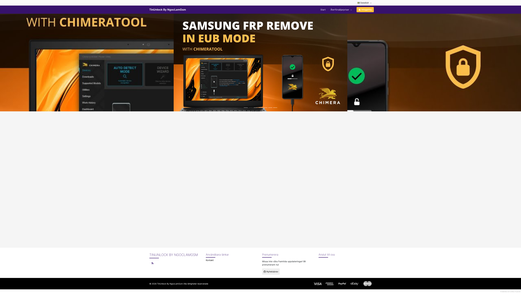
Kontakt (210, 260)
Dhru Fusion (515, 292)
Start (323, 9)
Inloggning (366, 9)
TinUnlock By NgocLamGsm (167, 9)
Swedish (364, 2)
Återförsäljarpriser (340, 9)
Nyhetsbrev (272, 271)
